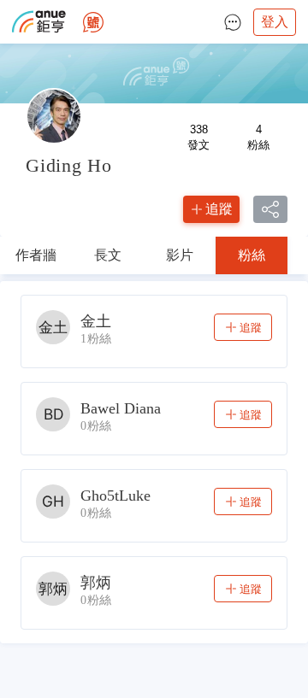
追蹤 (219, 209)
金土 (95, 321)
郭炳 (95, 582)
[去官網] (39, 21)
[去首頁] (93, 22)
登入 (274, 22)
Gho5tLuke (115, 495)
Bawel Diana (120, 408)
